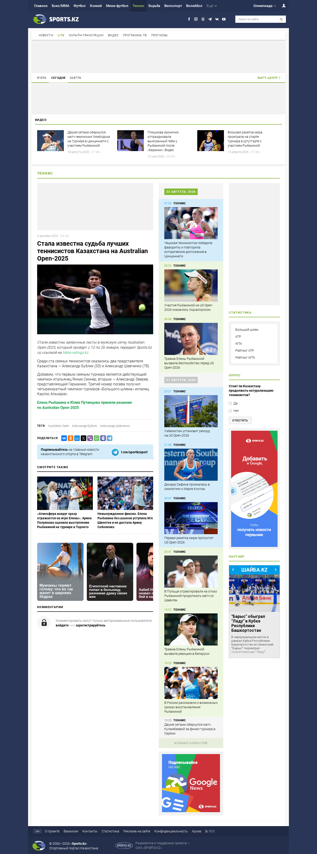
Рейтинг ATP (244, 350)
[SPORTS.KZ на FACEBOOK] (189, 19)
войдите (62, 625)
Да (235, 403)
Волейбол (194, 6)
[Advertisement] (158, 57)
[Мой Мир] (76, 438)
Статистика (110, 831)
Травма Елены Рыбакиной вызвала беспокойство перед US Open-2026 (189, 363)
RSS (212, 831)
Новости (46, 35)
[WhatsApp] (95, 438)
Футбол (80, 6)
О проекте (52, 831)
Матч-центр (268, 77)
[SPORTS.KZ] (254, 489)
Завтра (75, 77)
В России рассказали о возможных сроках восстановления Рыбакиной (191, 707)
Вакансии (71, 831)
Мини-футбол (117, 6)
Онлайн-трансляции (86, 35)
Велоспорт (173, 6)
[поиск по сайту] (281, 19)
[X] (82, 438)
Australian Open (58, 425)
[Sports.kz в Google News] (191, 811)
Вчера (42, 77)
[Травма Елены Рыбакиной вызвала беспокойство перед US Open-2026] (191, 339)
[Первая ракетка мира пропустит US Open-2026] (191, 518)
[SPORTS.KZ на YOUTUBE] (224, 19)
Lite (61, 35)
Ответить (240, 420)
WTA (238, 343)
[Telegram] (108, 438)
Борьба (154, 6)
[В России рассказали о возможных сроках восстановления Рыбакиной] (191, 683)
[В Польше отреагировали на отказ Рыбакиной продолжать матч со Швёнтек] (191, 572)
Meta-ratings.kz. (76, 353)
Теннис (138, 6)
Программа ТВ (135, 35)
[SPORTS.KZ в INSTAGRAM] (196, 19)
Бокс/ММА (60, 6)
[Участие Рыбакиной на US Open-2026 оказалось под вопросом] (191, 285)
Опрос (235, 375)
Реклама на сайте (136, 831)
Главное (41, 6)
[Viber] (89, 438)
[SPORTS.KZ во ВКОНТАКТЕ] (217, 19)
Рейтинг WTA (245, 357)
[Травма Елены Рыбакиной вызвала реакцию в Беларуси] (191, 629)
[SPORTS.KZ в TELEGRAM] (210, 19)
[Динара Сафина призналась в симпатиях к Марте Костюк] (191, 465)
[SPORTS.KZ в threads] (203, 19)
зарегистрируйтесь (90, 625)
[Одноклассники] (69, 438)
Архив (196, 831)
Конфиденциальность (171, 831)
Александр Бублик (84, 425)
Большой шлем (246, 329)
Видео (113, 35)
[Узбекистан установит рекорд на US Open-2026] (191, 411)
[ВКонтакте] (63, 438)
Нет (236, 411)
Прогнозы (159, 35)
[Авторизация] (281, 5)
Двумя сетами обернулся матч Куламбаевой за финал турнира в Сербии (189, 729)
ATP (238, 336)
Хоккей (96, 6)
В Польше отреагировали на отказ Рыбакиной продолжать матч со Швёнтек (190, 595)
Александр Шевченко (115, 425)
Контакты (89, 831)
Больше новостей (191, 743)
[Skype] (102, 438)
